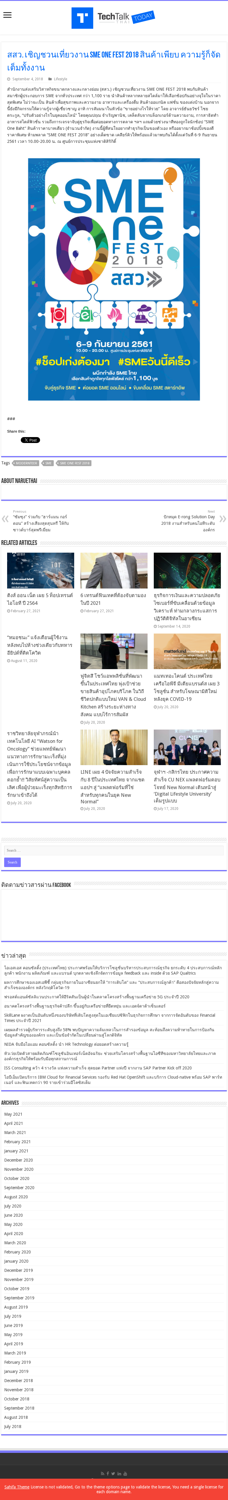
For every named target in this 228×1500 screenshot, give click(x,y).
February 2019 (17, 1362)
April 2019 (13, 1343)
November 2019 (19, 1279)
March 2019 (15, 1353)
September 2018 (19, 1408)
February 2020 (17, 1252)
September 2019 (19, 1298)
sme (48, 463)
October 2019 (16, 1288)
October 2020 (16, 1178)
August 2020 (16, 1196)
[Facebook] (108, 1473)
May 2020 (13, 1224)
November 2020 (19, 1169)
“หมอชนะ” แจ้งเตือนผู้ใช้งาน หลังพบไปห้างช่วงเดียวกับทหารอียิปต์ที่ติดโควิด (39, 645)
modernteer (26, 463)
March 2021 (15, 1132)
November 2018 (19, 1389)
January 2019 (16, 1371)
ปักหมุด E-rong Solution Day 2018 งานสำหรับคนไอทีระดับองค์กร (188, 521)
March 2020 (15, 1242)
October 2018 (16, 1399)
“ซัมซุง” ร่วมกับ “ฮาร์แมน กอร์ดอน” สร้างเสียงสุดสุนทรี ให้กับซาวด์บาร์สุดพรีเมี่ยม (41, 521)
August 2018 (16, 1417)
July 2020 (12, 1206)
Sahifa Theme (16, 1487)
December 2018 (18, 1380)
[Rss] (102, 1473)
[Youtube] (125, 1473)
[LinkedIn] (119, 1473)
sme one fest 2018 (74, 463)
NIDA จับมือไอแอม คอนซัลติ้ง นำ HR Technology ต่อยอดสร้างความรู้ (66, 1044)
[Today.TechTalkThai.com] (114, 16)
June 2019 (13, 1325)
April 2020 (13, 1233)
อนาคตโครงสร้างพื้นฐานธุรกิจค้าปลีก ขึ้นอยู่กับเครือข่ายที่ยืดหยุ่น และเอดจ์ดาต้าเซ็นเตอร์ (85, 1006)
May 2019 (13, 1334)
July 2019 (12, 1316)
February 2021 (17, 1141)
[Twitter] (113, 1473)
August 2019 (16, 1307)
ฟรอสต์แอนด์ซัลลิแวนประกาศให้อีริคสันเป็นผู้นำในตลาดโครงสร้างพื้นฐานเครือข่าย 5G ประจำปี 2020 (96, 996)
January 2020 (16, 1261)
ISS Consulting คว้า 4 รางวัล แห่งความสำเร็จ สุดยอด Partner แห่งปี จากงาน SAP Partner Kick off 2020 (98, 1068)
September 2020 (19, 1187)
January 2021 (16, 1151)
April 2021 (13, 1123)
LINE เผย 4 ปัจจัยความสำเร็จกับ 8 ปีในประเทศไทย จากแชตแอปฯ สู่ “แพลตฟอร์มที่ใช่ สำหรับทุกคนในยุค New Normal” (112, 787)
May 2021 (13, 1114)
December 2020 (18, 1160)
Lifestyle (60, 79)
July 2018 (12, 1426)
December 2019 (18, 1270)
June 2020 (13, 1215)
